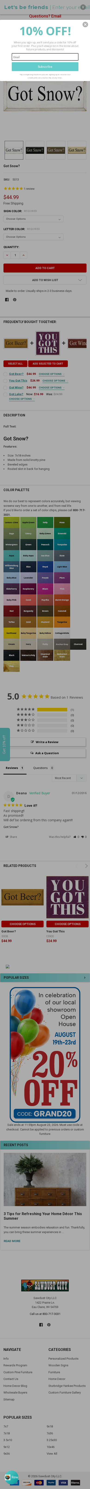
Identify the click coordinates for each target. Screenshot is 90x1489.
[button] (85, 24)
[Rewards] (11, 1477)
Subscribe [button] (45, 66)
